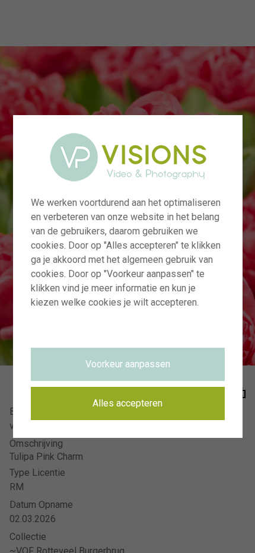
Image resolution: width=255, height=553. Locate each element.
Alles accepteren (127, 403)
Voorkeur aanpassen (127, 364)
